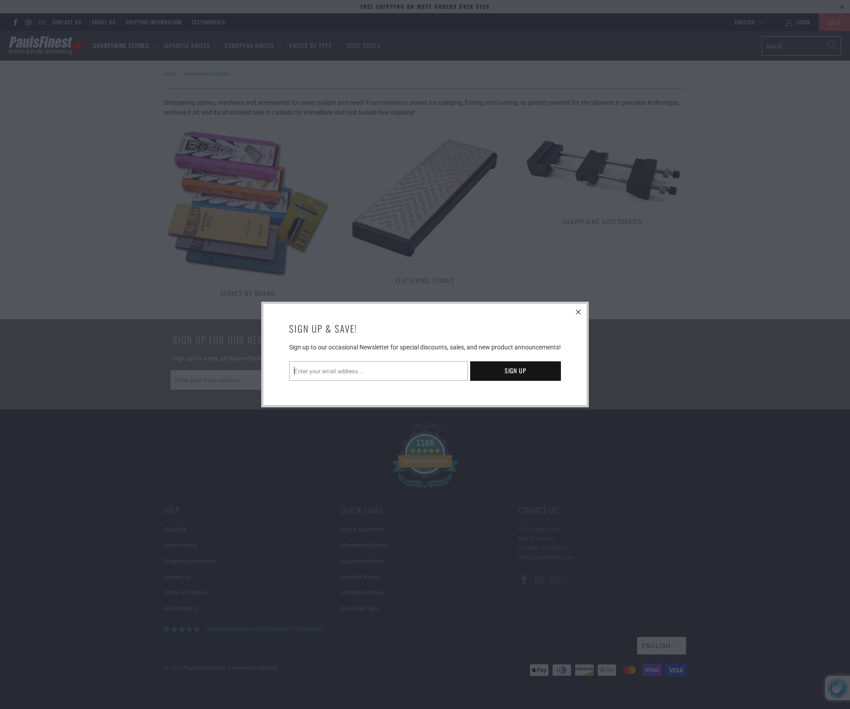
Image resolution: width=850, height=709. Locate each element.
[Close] (579, 312)
